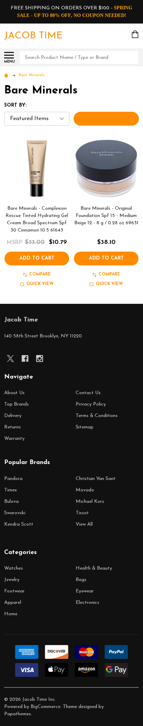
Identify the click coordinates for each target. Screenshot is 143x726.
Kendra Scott (18, 524)
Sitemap (84, 427)
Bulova (11, 501)
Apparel (12, 602)
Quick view (39, 284)
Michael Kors (90, 501)
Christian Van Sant (96, 478)
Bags (81, 579)
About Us (14, 393)
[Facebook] (25, 358)
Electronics (87, 602)
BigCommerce (45, 706)
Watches (13, 568)
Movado (85, 490)
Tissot (82, 513)
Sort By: (15, 105)
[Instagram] (39, 358)
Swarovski (14, 513)
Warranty (14, 438)
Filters (106, 118)
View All (84, 524)
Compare (40, 274)
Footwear (14, 591)
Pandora (13, 478)
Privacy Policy (91, 404)
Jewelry (11, 579)
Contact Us (88, 393)
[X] (10, 358)
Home (10, 614)
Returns (12, 427)
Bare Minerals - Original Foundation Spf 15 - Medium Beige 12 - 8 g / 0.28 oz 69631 (106, 216)
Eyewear (85, 591)
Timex (10, 490)
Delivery (13, 415)
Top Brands (16, 404)
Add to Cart (36, 258)
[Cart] (135, 34)
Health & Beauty (94, 568)
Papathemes (17, 714)
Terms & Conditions (97, 415)
